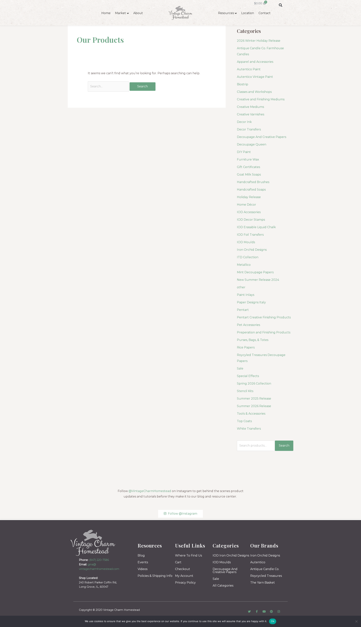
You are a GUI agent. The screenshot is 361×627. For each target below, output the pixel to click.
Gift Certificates (248, 167)
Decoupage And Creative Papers (261, 137)
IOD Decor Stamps (251, 219)
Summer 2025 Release (254, 398)
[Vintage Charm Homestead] (93, 542)
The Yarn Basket (262, 582)
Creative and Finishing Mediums (260, 99)
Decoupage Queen (251, 144)
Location (247, 13)
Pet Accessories (248, 325)
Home (106, 13)
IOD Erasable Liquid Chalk (256, 227)
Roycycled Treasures (266, 576)
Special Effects (248, 376)
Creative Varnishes (250, 114)
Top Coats (244, 421)
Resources (226, 13)
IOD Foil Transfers (250, 234)
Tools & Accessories (251, 413)
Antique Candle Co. (264, 569)
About (138, 13)
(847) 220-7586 (99, 560)
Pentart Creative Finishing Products (264, 317)
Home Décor (246, 204)
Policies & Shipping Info (155, 576)
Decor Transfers (249, 129)
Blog (141, 555)
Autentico (257, 562)
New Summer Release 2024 (258, 280)
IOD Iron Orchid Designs (231, 555)
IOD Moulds (246, 242)
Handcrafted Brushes (253, 182)
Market (120, 13)
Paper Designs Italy (251, 302)
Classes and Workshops (254, 92)
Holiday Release (249, 197)
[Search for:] (109, 86)
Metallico (244, 265)
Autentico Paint (249, 69)
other (241, 287)
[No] (356, 621)
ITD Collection (247, 257)
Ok (272, 621)
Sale (240, 368)
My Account (184, 576)
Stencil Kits (245, 391)
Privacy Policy (185, 582)
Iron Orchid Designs (252, 249)
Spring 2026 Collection (254, 383)
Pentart (243, 310)
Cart (178, 562)
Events (143, 562)
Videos (142, 569)
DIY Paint (244, 152)
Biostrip (242, 84)
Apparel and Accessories (255, 62)
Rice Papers (246, 347)
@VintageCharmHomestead (150, 491)
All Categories (223, 585)
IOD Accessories (249, 212)
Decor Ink (244, 122)
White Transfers (249, 428)
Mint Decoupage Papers (255, 272)
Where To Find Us (188, 555)
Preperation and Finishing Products (263, 332)
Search (284, 445)
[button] (280, 5)
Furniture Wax (248, 159)
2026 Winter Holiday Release (258, 40)
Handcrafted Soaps (251, 189)
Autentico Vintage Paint (255, 77)
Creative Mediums (250, 107)
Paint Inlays (245, 295)
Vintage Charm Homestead (121, 610)
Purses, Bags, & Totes (252, 340)
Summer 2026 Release (254, 406)
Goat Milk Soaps (249, 174)
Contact (265, 13)
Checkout (182, 569)
